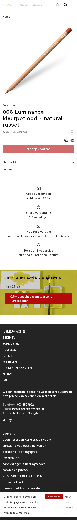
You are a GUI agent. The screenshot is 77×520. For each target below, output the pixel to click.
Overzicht (9, 162)
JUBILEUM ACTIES (14, 331)
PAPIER (7, 356)
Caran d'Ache (11, 105)
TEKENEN (9, 338)
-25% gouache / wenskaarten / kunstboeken (31, 298)
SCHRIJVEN (10, 362)
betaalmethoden (14, 482)
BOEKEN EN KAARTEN (17, 368)
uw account (11, 458)
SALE (6, 380)
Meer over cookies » (69, 504)
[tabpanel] (38, 60)
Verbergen (54, 496)
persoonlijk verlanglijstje (20, 452)
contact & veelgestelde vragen (24, 446)
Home (6, 16)
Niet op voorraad (38, 149)
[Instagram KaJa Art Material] (10, 421)
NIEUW (7, 374)
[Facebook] (4, 421)
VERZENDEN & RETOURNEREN (22, 476)
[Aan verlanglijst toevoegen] (72, 132)
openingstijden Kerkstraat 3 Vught (27, 440)
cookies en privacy (15, 470)
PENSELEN (9, 350)
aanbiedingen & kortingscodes (24, 464)
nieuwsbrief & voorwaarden (22, 488)
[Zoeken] (66, 5)
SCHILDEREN (11, 344)
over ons (9, 433)
